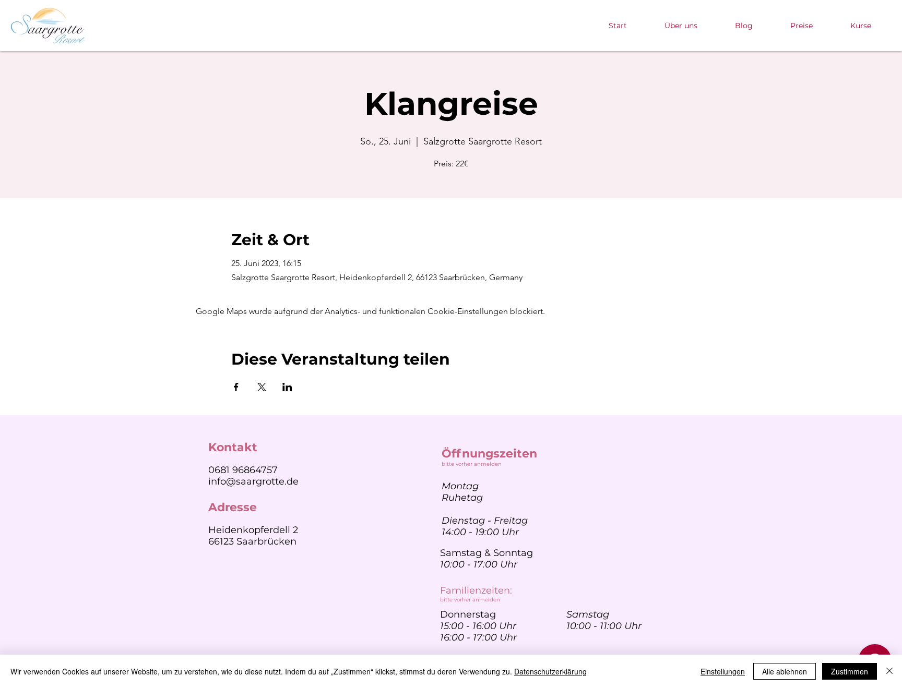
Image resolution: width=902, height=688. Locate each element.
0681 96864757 (243, 470)
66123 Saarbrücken (252, 541)
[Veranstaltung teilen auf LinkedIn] (287, 387)
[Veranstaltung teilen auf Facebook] (236, 387)
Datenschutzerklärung (550, 671)
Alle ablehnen (784, 671)
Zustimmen (849, 671)
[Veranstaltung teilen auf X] (262, 387)
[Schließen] (889, 671)
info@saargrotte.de (253, 481)
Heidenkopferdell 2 (253, 530)
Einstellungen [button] (723, 671)
